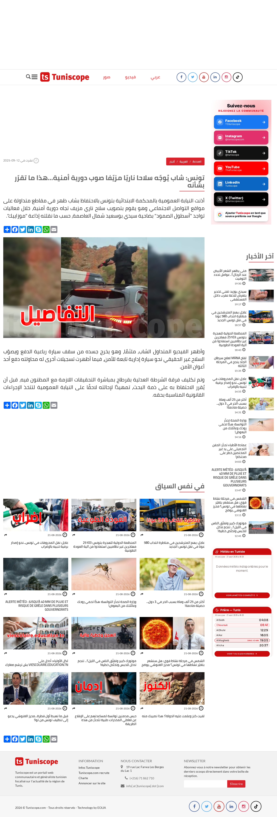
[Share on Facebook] (142, 535)
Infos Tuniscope (89, 767)
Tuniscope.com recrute (94, 773)
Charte (83, 778)
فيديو (130, 77)
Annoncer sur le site (92, 783)
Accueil (197, 161)
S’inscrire (236, 784)
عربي (155, 77)
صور (106, 77)
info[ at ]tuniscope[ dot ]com (145, 786)
